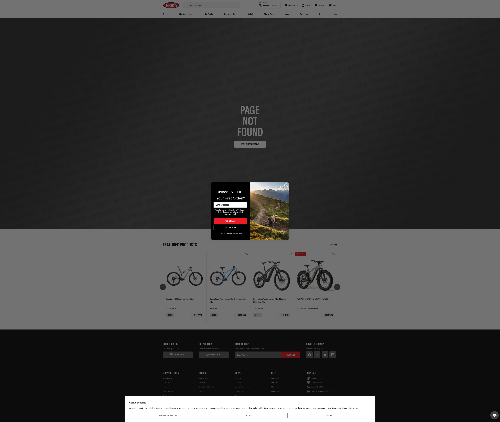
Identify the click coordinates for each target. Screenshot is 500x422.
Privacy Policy (354, 408)
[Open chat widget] (494, 415)
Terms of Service (225, 234)
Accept (249, 415)
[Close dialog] (286, 185)
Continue (230, 221)
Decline (329, 415)
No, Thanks (230, 227)
